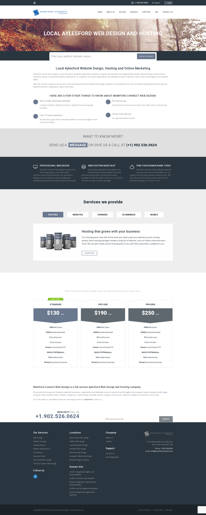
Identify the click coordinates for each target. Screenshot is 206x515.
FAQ (156, 12)
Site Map (169, 510)
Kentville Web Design (78, 449)
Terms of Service (144, 510)
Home (100, 12)
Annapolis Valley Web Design (81, 456)
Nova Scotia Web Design (79, 438)
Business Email (39, 456)
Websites (78, 214)
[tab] (77, 218)
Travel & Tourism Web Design (45, 463)
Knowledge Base (112, 457)
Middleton (135, 395)
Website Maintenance (41, 449)
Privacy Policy (158, 510)
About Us (111, 12)
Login (169, 3)
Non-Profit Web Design (42, 460)
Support (157, 3)
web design (71, 399)
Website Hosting (39, 441)
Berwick (145, 395)
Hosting (122, 12)
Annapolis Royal (39, 395)
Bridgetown (71, 395)
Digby (165, 392)
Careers (109, 441)
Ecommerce (128, 214)
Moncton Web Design (78, 452)
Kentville (159, 392)
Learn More (89, 253)
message (78, 145)
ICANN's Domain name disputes (82, 478)
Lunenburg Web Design (79, 445)
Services (134, 12)
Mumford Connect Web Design (58, 510)
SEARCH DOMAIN (146, 56)
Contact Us (167, 12)
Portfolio (146, 12)
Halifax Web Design (77, 441)
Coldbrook (126, 395)
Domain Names (39, 445)
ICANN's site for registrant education (84, 488)
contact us (98, 399)
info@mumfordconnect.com (162, 451)
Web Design (38, 438)
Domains (103, 214)
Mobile (154, 214)
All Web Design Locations (79, 460)
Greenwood (116, 395)
